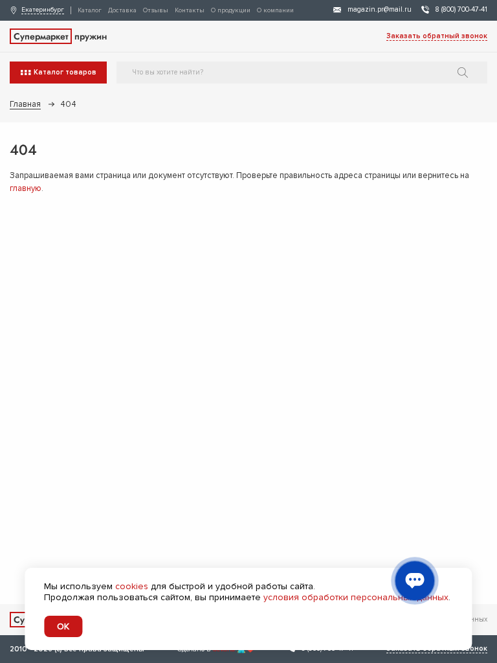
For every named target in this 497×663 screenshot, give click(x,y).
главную (25, 188)
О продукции (230, 10)
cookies (131, 586)
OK (63, 626)
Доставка (122, 10)
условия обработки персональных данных (355, 597)
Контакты (189, 10)
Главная (25, 104)
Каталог (90, 10)
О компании (275, 10)
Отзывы (155, 10)
